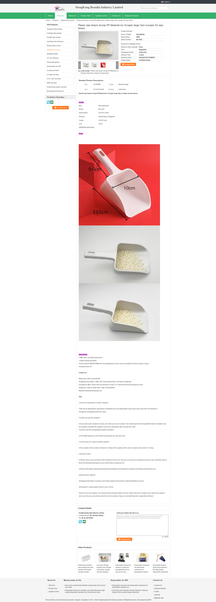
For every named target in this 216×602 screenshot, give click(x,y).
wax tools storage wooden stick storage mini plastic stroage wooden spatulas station (104, 569)
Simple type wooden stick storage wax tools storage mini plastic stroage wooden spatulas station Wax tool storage (85, 570)
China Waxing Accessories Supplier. (68, 600)
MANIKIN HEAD (52, 54)
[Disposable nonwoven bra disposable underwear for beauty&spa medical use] (142, 557)
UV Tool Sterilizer (53, 58)
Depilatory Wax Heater (54, 29)
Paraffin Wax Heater (53, 37)
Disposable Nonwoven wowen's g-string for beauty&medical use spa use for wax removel (123, 569)
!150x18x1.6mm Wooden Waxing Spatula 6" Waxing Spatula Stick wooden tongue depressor (130, 591)
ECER (149, 600)
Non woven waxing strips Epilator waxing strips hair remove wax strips (85, 586)
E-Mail (156, 591)
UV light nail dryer (53, 74)
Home (50, 16)
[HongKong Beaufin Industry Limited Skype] (80, 521)
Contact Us (116, 16)
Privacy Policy (50, 600)
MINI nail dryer (52, 83)
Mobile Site (160, 598)
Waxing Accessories (67, 20)
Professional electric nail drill (56, 87)
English (166, 2)
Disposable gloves (53, 62)
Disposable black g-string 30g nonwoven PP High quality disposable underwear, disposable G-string (160, 569)
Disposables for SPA (54, 66)
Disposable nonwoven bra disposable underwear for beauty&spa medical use (142, 569)
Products (60, 16)
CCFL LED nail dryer (54, 79)
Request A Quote (131, 16)
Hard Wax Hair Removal (55, 41)
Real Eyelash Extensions (55, 91)
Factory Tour (86, 16)
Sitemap (157, 595)
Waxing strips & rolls (54, 46)
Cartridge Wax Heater (54, 33)
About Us (72, 16)
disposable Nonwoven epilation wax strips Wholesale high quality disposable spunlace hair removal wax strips (85, 591)
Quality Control (101, 16)
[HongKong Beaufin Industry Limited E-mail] (84, 521)
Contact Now (129, 64)
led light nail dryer (53, 70)
